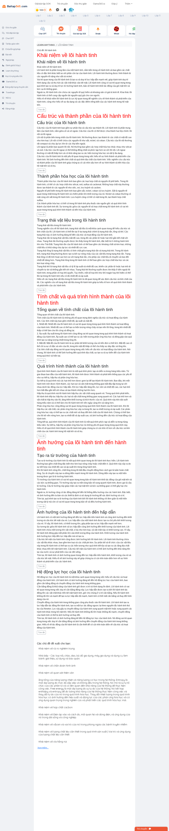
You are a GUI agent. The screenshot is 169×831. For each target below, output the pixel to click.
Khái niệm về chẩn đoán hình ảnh (57, 665)
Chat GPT (9, 38)
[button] (72, 10)
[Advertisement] (152, 64)
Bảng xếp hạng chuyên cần (16, 87)
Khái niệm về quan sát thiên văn (56, 672)
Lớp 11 (158, 15)
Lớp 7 (109, 15)
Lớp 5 (85, 15)
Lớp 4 (74, 15)
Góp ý (114, 3)
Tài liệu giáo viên (12, 43)
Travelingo (10, 92)
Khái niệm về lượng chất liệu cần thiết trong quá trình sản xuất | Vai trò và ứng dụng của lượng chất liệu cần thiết (84, 733)
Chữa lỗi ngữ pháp (12, 49)
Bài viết (8, 54)
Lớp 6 (97, 15)
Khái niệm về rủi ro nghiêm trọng (57, 648)
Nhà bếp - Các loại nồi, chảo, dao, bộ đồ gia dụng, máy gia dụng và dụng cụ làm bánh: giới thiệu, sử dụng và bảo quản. (83, 657)
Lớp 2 (50, 15)
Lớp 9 (133, 15)
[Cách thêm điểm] (45, 10)
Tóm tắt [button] (41, 110)
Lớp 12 (42, 20)
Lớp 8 (121, 15)
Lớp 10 (145, 15)
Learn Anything (12, 71)
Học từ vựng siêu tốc (13, 76)
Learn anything (46, 45)
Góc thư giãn (80, 3)
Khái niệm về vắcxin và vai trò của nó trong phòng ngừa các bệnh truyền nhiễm (83, 724)
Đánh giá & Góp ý (13, 65)
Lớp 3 (62, 15)
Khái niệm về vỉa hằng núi (53, 741)
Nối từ (8, 98)
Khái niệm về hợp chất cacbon (55, 707)
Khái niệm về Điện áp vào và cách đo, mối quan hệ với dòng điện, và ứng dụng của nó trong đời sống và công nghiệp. (84, 716)
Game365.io (99, 3)
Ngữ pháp (10, 60)
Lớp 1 (38, 15)
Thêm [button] (128, 3)
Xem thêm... (43, 748)
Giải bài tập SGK (43, 3)
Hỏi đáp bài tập (12, 33)
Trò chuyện (62, 3)
